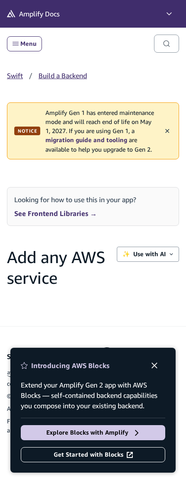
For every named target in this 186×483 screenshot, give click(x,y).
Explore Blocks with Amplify (87, 432)
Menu (28, 44)
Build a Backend (62, 75)
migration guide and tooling (86, 140)
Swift (15, 75)
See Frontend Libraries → (55, 213)
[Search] (166, 44)
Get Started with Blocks (88, 454)
